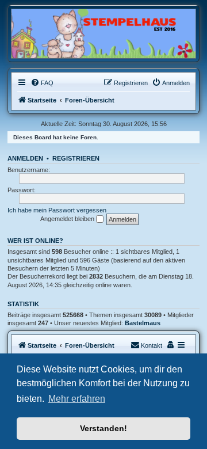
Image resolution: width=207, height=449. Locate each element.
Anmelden (25, 158)
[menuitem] (41, 83)
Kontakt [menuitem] (151, 345)
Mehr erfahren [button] (76, 399)
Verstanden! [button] (103, 428)
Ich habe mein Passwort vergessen (56, 210)
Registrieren (75, 158)
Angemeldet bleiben (68, 218)
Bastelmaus (142, 322)
